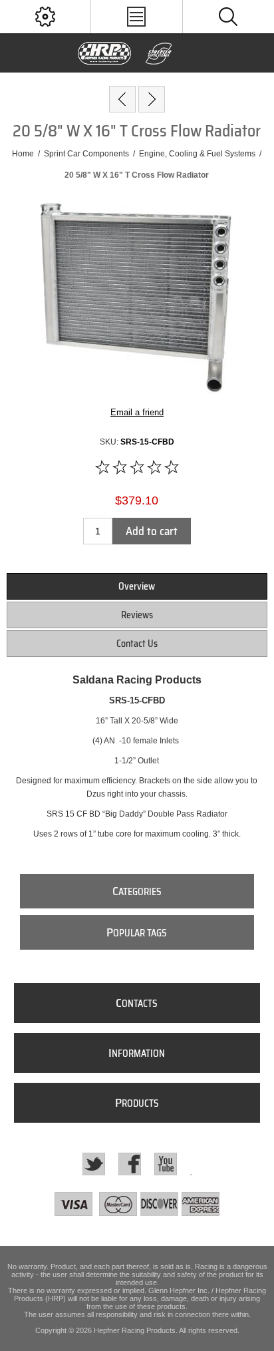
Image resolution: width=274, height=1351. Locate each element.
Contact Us (137, 643)
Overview (136, 586)
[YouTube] (165, 1164)
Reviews (137, 615)
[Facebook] (129, 1164)
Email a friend (137, 412)
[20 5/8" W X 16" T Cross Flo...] (122, 99)
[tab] (137, 586)
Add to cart (152, 531)
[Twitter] (93, 1164)
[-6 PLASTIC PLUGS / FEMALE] (151, 99)
